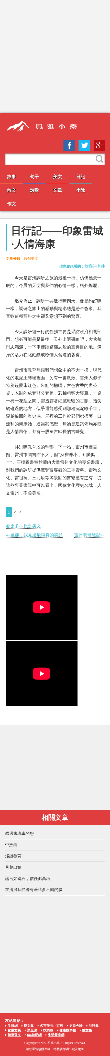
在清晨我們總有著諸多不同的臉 (33, 889)
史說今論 (76, 1026)
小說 (80, 190)
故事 (11, 176)
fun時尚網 (34, 1035)
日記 (80, 176)
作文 (11, 203)
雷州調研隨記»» (89, 534)
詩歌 (34, 190)
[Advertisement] (55, 56)
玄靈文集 (14, 1030)
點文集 (87, 1030)
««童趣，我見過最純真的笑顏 (34, 534)
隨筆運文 (14, 1035)
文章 (57, 190)
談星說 (32, 1030)
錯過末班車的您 (19, 833)
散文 (11, 190)
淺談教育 (13, 856)
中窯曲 (11, 845)
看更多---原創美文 (23, 526)
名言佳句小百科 (51, 1026)
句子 (34, 176)
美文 (57, 176)
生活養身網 (56, 1035)
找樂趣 (48, 1030)
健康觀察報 (67, 1030)
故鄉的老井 (94, 266)
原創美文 (31, 259)
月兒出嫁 (13, 867)
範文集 (29, 1026)
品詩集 (94, 1026)
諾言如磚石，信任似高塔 (27, 878)
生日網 (13, 1026)
